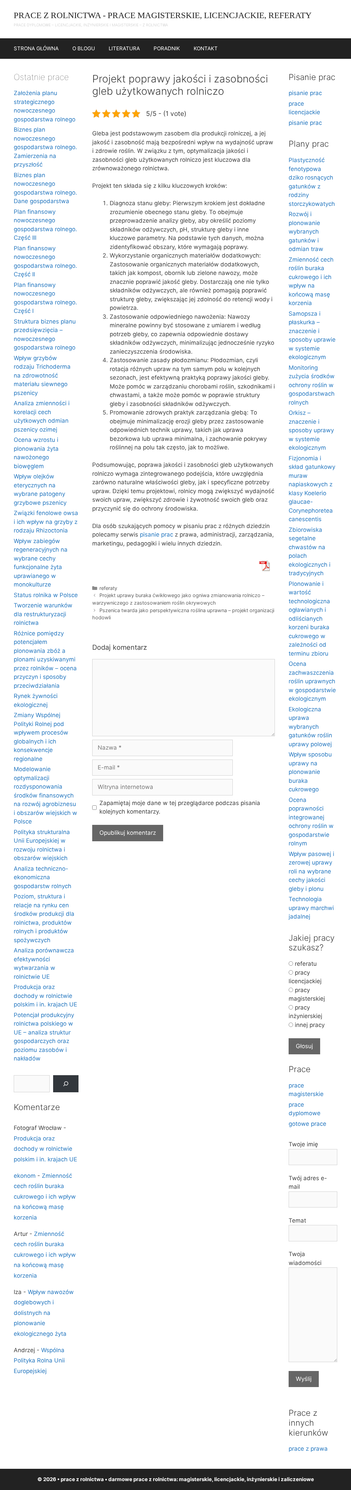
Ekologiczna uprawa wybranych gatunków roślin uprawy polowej (310, 727)
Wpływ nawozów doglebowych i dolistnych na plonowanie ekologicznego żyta (44, 1313)
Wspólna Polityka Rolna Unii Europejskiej (39, 1360)
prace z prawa (308, 1448)
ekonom (25, 1175)
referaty (108, 588)
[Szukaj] (65, 1084)
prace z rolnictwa (155, 1479)
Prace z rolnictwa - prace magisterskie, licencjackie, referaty (163, 15)
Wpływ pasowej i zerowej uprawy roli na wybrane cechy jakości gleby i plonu (311, 871)
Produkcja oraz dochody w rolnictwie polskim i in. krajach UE (45, 996)
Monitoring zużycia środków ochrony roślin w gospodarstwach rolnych (312, 385)
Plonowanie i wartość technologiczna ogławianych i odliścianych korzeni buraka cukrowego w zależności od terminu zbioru (309, 618)
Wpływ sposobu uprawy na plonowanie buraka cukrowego (310, 772)
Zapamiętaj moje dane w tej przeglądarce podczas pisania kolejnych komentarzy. (179, 807)
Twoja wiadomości (305, 1258)
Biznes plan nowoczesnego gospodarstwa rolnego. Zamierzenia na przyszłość (45, 147)
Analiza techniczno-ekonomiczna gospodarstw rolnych (42, 877)
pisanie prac (156, 534)
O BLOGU (83, 48)
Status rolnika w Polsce (46, 595)
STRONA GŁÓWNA (36, 48)
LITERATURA (124, 48)
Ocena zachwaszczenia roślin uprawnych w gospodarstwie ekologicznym (312, 681)
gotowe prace (307, 1123)
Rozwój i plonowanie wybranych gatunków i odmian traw (306, 231)
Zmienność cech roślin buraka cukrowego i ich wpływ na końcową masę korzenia (45, 1196)
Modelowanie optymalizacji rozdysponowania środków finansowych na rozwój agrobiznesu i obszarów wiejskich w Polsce (45, 795)
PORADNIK (167, 48)
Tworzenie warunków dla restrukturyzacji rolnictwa (43, 614)
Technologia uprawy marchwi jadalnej (311, 908)
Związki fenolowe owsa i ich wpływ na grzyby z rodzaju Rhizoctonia (46, 522)
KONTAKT (206, 48)
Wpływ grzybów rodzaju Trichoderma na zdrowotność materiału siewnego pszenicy (42, 375)
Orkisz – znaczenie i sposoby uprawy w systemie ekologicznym (311, 430)
